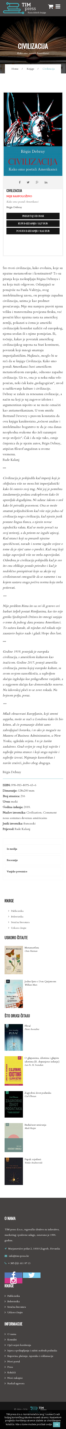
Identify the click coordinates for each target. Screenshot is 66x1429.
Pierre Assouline (32, 1029)
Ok (56, 1424)
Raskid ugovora (15, 1383)
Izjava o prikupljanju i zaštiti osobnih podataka (32, 1350)
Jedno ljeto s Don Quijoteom (40, 981)
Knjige (30, 69)
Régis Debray (14, 207)
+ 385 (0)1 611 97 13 (19, 1263)
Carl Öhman (30, 1096)
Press (10, 1367)
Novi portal (13, 1361)
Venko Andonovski (33, 1162)
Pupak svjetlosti (33, 1159)
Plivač (28, 1026)
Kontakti (12, 1339)
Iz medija (12, 849)
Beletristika (17, 916)
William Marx (31, 984)
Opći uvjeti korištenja (19, 1345)
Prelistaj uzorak (33, 216)
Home (15, 69)
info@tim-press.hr (19, 1256)
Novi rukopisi (15, 1378)
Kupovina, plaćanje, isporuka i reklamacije (30, 1356)
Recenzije (12, 860)
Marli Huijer (30, 1128)
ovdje (48, 1424)
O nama (11, 1334)
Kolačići (11, 1372)
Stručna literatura (20, 922)
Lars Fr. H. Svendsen (34, 1065)
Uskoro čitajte (18, 928)
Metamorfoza (32, 947)
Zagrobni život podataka (38, 1093)
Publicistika (17, 911)
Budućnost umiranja (35, 1125)
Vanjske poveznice (17, 871)
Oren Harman (31, 951)
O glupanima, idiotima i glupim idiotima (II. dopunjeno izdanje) (42, 1059)
